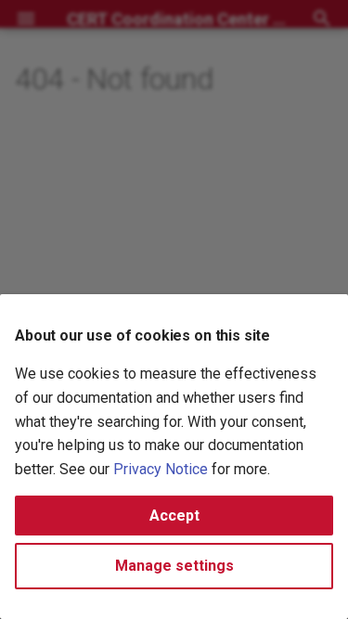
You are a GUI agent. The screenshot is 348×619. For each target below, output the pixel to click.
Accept (174, 515)
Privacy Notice (160, 469)
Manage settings (174, 565)
